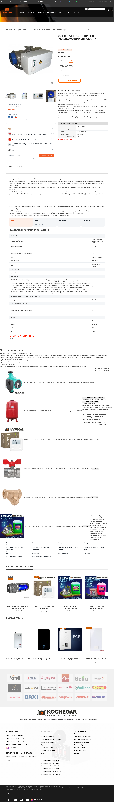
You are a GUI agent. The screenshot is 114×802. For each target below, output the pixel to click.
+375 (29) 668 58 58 (39, 1)
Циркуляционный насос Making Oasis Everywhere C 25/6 (44, 382)
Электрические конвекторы (82, 736)
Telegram (68, 1)
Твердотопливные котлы (48, 736)
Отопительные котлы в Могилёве (51, 771)
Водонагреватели (46, 745)
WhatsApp (78, 1)
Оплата (43, 753)
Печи (75, 734)
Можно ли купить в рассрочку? (10, 363)
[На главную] (7, 10)
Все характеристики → (65, 139)
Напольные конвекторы (81, 742)
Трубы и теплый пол (80, 731)
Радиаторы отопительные (49, 747)
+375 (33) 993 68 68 (25, 1)
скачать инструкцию (21, 336)
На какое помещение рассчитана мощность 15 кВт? (16, 353)
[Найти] (86, 9)
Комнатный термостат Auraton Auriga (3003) (39, 439)
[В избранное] (75, 75)
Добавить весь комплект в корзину (93, 397)
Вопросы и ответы (80, 750)
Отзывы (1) (20, 166)
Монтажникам (102, 1)
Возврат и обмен (79, 747)
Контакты (68, 12)
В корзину (65, 75)
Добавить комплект (47, 155)
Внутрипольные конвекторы (82, 739)
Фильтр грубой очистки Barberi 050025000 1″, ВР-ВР (41, 497)
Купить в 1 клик (72, 80)
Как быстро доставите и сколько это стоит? (14, 361)
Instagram (13, 748)
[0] (106, 12)
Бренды (76, 12)
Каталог (21, 12)
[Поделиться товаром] (79, 75)
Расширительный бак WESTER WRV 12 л (37, 411)
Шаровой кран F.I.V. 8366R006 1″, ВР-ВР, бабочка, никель (42, 468)
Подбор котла (89, 1)
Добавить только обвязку (91, 401)
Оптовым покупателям (48, 750)
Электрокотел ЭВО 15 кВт (18, 191)
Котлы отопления (46, 731)
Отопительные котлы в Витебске (51, 766)
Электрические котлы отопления (51, 739)
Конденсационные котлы (48, 742)
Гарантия (43, 756)
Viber (61, 1)
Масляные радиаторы (81, 745)
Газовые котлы (45, 734)
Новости (41, 12)
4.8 (61, 60)
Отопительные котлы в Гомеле (50, 763)
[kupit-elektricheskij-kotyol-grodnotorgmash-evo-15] (52, 83)
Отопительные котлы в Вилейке (50, 774)
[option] (31, 60)
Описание (9, 166)
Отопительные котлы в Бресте (50, 768)
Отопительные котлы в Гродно (50, 760)
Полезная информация (54, 12)
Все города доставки (12, 562)
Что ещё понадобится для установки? (12, 359)
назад (11, 338)
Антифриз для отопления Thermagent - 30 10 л (40, 526)
